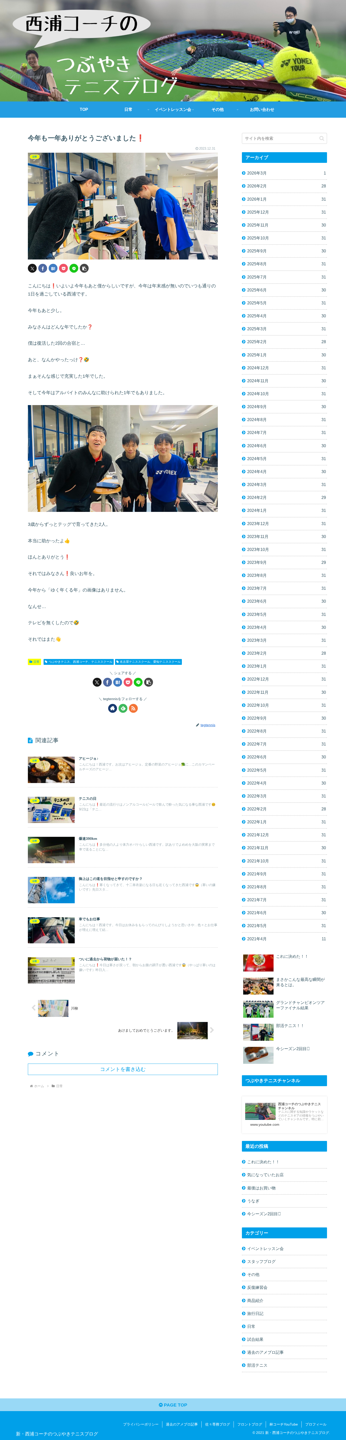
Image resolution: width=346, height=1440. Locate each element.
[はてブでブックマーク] (53, 268)
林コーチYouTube (284, 1424)
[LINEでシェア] (73, 268)
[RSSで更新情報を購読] (133, 708)
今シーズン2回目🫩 (264, 1213)
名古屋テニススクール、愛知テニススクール (150, 662)
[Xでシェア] (32, 268)
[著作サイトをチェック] (112, 708)
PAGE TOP (175, 1405)
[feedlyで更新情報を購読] (123, 708)
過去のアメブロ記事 (182, 1424)
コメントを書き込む (123, 1069)
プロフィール (315, 1424)
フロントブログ (249, 1424)
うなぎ (253, 1201)
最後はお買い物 (261, 1188)
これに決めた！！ (263, 1161)
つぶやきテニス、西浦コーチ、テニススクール (80, 662)
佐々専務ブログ (217, 1424)
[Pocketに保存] (63, 268)
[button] (84, 268)
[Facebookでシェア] (42, 268)
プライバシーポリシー (141, 1424)
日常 (36, 662)
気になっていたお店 (265, 1174)
